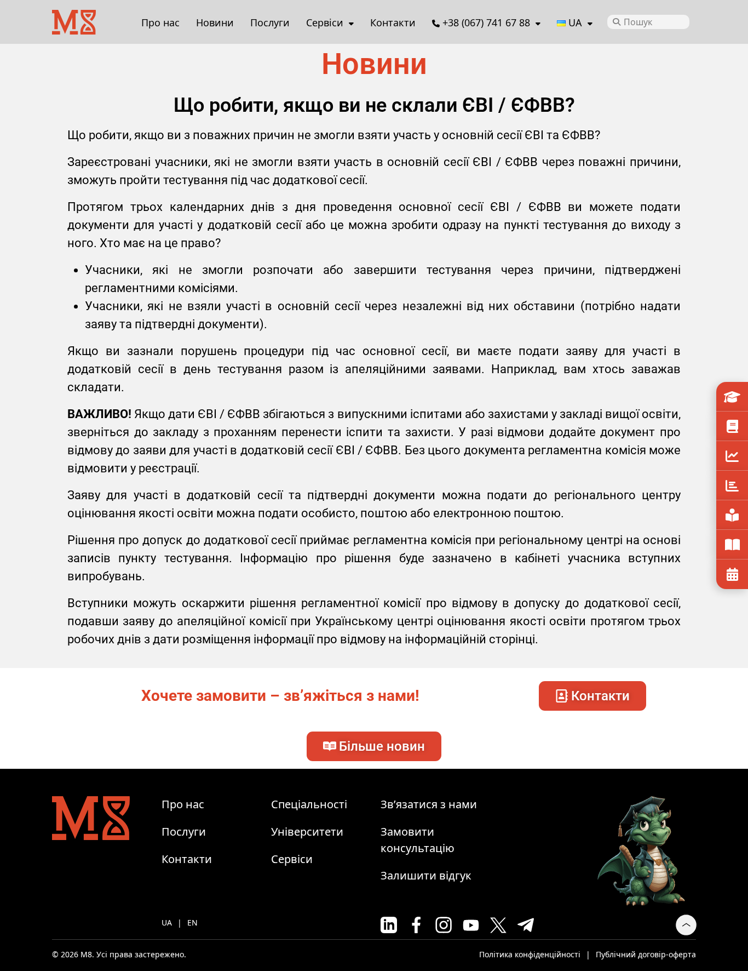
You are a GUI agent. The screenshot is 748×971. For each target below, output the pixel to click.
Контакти (393, 22)
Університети (732, 397)
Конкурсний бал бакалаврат (732, 456)
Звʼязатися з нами (429, 804)
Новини (215, 22)
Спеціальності (732, 426)
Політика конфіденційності (529, 954)
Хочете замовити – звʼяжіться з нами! (280, 696)
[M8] (74, 20)
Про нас (160, 22)
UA (167, 922)
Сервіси (324, 22)
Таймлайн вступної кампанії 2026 (732, 574)
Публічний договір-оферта (646, 954)
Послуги (270, 22)
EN (192, 922)
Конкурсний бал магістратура (732, 485)
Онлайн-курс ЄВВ (732, 515)
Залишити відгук (426, 875)
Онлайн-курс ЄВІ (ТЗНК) (732, 544)
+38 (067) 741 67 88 (486, 22)
